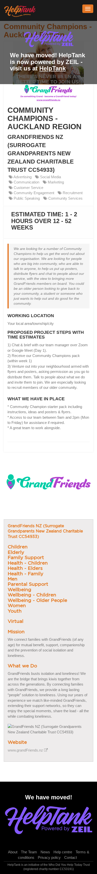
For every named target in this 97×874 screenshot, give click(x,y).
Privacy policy (49, 857)
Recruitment (72, 193)
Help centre (62, 852)
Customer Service (28, 187)
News (45, 852)
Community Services (65, 198)
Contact (70, 857)
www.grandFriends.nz (26, 750)
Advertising (22, 177)
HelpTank (52, 68)
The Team (29, 852)
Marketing (55, 182)
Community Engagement (33, 193)
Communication (26, 182)
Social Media (50, 177)
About (12, 852)
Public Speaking (26, 198)
